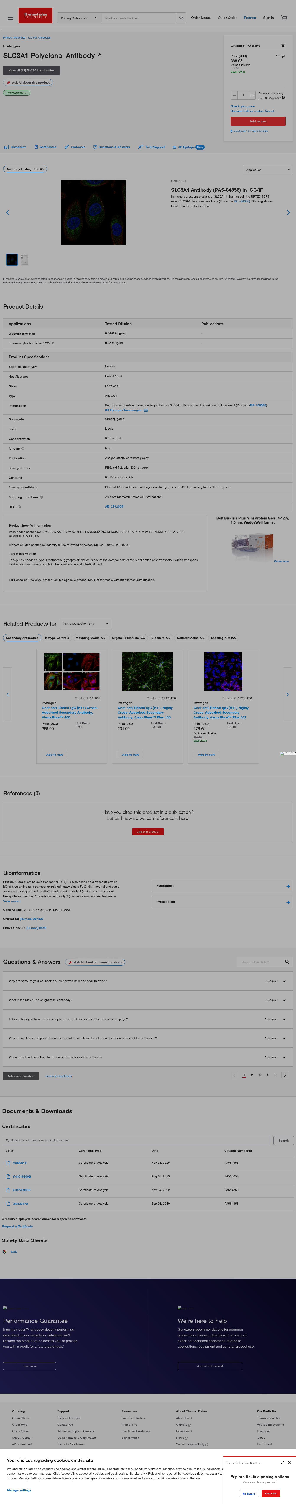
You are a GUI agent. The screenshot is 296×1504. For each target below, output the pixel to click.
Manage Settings (19, 1490)
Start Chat (270, 1493)
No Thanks (249, 1493)
